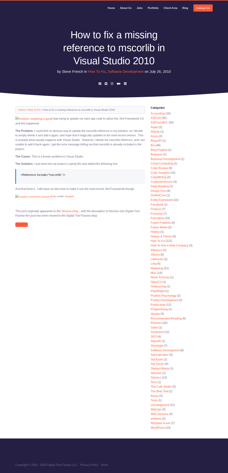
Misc (154, 272)
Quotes (155, 313)
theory (155, 395)
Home (111, 7)
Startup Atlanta (160, 368)
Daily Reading (160, 186)
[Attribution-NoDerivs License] (32, 196)
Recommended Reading (166, 318)
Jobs (140, 7)
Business (156, 154)
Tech (154, 382)
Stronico (156, 377)
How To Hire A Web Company (169, 245)
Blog (185, 7)
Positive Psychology (163, 295)
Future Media (159, 227)
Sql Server (157, 363)
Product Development (164, 300)
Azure (154, 136)
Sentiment (157, 331)
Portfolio (153, 7)
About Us (126, 7)
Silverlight (157, 345)
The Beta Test (159, 391)
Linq (153, 263)
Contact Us (203, 8)
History (155, 231)
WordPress (158, 427)
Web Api (156, 409)
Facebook (157, 204)
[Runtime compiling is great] (33, 118)
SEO (154, 336)
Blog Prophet (159, 149)
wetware (156, 418)
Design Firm (158, 190)
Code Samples (160, 172)
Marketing (157, 268)
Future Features (161, 222)
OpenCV (156, 281)
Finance (156, 209)
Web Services (159, 414)
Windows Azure (160, 423)
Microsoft (21, 225)
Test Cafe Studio (161, 386)
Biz (153, 145)
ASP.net (156, 117)
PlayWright (158, 291)
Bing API (156, 140)
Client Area (170, 7)
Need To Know (160, 277)
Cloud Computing (162, 163)
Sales (154, 327)
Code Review (159, 168)
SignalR (156, 341)
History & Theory (161, 236)
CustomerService (162, 181)
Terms (104, 464)
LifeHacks (157, 259)
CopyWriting (158, 177)
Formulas (157, 213)
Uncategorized (160, 404)
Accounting (158, 113)
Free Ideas (157, 218)
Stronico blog (69, 211)
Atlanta (155, 131)
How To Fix (96, 71)
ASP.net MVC (159, 122)
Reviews (156, 322)
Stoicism (156, 373)
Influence (156, 250)
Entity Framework (162, 199)
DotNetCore (158, 195)
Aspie (154, 127)
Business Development (165, 159)
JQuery (155, 254)
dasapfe (69, 196)
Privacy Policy (89, 464)
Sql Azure (157, 359)
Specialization (160, 354)
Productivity (158, 304)
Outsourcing (158, 286)
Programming (159, 309)
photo (53, 196)
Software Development (126, 71)
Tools (154, 400)
